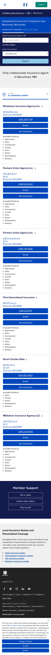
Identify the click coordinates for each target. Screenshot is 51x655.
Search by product (9, 49)
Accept (25, 646)
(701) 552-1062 (25, 375)
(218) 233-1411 (25, 310)
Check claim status (29, 502)
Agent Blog (6, 598)
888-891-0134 (7, 582)
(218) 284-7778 (26, 119)
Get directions (25, 131)
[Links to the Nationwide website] (5, 575)
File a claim (31, 495)
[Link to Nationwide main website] (25, 6)
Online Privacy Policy (14, 625)
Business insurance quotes (17, 561)
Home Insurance (23, 606)
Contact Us (27, 594)
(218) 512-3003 (25, 184)
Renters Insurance (9, 610)
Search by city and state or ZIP (14, 36)
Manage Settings (25, 641)
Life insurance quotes (14, 558)
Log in (41, 4)
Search (25, 61)
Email (25, 125)
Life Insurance (37, 606)
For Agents (38, 594)
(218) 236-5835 (25, 431)
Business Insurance (26, 610)
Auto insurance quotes (15, 553)
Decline (25, 650)
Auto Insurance (8, 606)
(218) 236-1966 (25, 248)
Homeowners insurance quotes (19, 556)
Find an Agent (7, 594)
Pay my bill (31, 508)
